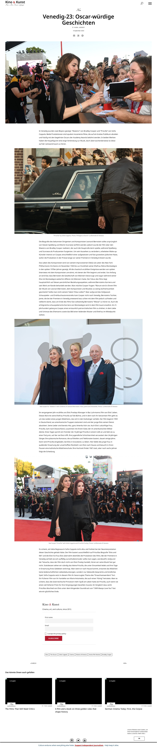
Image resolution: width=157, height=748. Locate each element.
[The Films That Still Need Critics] (28, 691)
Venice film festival (94, 654)
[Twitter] (78, 741)
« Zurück (33, 663)
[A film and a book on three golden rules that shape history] (78, 691)
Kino (46, 654)
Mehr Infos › (141, 733)
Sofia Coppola (63, 654)
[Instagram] (72, 741)
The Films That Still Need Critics (20, 709)
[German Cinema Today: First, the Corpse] (128, 691)
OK (139, 738)
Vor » (125, 663)
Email (47, 625)
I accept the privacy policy (56, 634)
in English (13, 681)
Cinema (71, 654)
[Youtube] (85, 741)
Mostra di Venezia (81, 654)
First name (49, 617)
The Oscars (53, 654)
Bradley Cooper (107, 654)
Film (78, 10)
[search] (142, 3)
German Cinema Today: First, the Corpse (124, 709)
